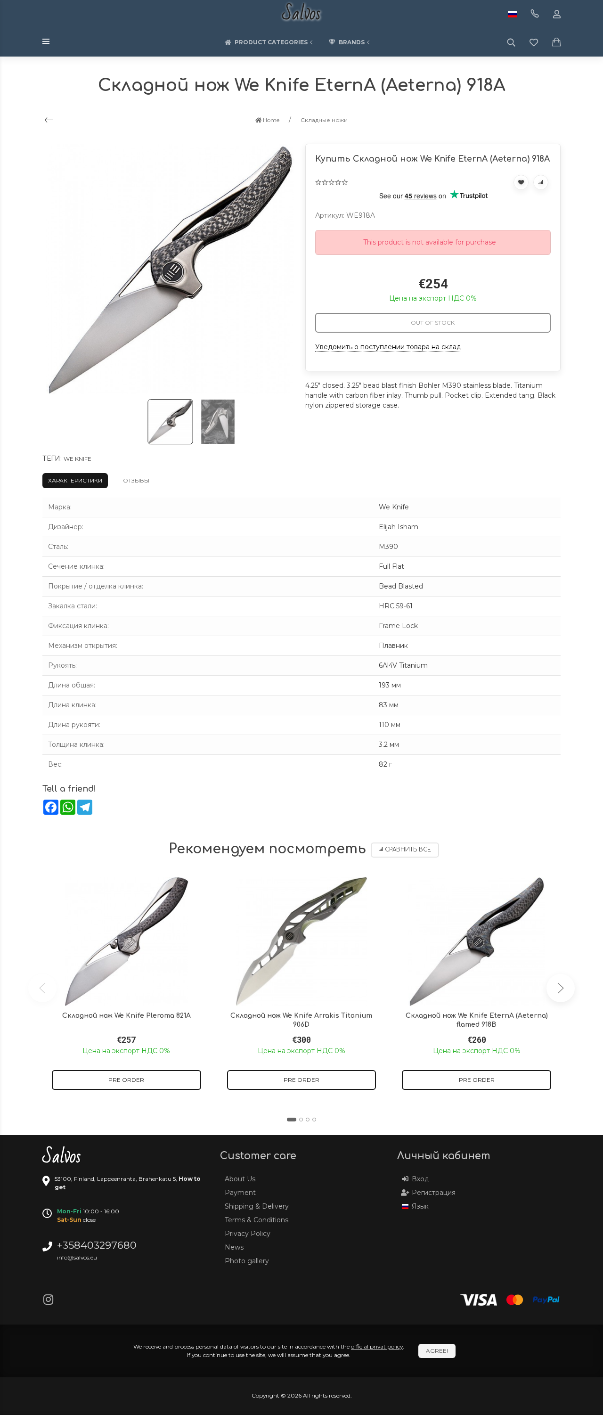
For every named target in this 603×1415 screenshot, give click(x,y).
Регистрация (434, 1192)
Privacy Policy (247, 1233)
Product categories (271, 42)
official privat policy (377, 1346)
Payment (240, 1192)
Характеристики (75, 480)
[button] (291, 1119)
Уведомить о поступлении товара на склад (388, 347)
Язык (420, 1206)
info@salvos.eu (77, 1257)
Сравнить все (408, 850)
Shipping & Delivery (257, 1206)
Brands (352, 42)
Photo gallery (247, 1261)
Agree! (437, 1350)
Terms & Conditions (256, 1220)
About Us (240, 1179)
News (234, 1247)
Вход (420, 1179)
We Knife (77, 458)
